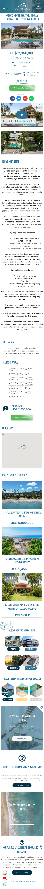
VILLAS (13, 649)
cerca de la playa (36, 699)
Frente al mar (22, 699)
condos (30, 649)
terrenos (13, 668)
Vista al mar (8, 699)
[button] (4, 36)
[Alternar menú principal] (38, 5)
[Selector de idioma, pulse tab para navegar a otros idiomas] (5, 8)
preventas (30, 668)
